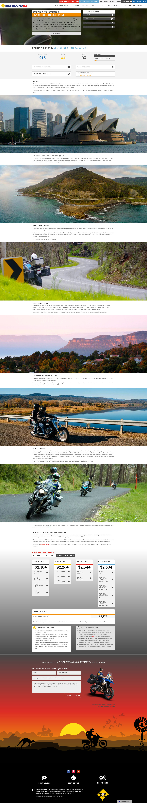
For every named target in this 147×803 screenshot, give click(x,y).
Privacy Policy (100, 706)
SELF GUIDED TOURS (81, 5)
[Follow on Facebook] (68, 771)
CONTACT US (126, 1)
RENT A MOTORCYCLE (62, 5)
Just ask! (49, 527)
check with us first (44, 544)
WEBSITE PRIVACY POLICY (62, 799)
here (93, 636)
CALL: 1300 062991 (139, 1)
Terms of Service (108, 706)
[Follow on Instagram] (73, 771)
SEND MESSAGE (71, 695)
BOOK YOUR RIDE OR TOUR (68, 1)
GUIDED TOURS (97, 5)
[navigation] (124, 801)
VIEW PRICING (55, 33)
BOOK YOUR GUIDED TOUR (88, 1)
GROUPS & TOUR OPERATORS (109, 1)
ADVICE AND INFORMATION (133, 5)
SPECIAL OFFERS (113, 5)
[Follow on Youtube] (78, 771)
